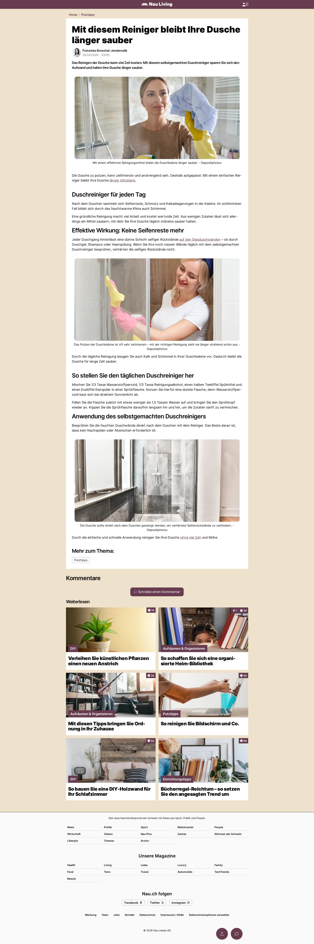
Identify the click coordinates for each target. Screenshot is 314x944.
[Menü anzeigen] (245, 4)
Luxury (182, 865)
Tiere (107, 871)
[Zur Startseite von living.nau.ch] (157, 4)
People (218, 827)
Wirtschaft (73, 833)
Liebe (144, 865)
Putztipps (88, 14)
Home (73, 14)
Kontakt (129, 914)
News (70, 827)
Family (218, 865)
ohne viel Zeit (190, 537)
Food (70, 871)
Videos (108, 833)
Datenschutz (147, 914)
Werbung (90, 914)
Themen (109, 840)
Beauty (71, 878)
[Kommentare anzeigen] (237, 934)
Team (105, 914)
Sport (144, 827)
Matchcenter (186, 827)
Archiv (145, 840)
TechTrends (221, 871)
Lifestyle (72, 840)
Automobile (185, 871)
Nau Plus (146, 833)
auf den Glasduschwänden (200, 239)
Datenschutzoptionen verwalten (209, 914)
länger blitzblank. (123, 180)
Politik (108, 827)
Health (71, 865)
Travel (144, 871)
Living (108, 865)
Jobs (116, 914)
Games (182, 833)
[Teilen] (222, 934)
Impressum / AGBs (172, 914)
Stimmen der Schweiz (228, 833)
